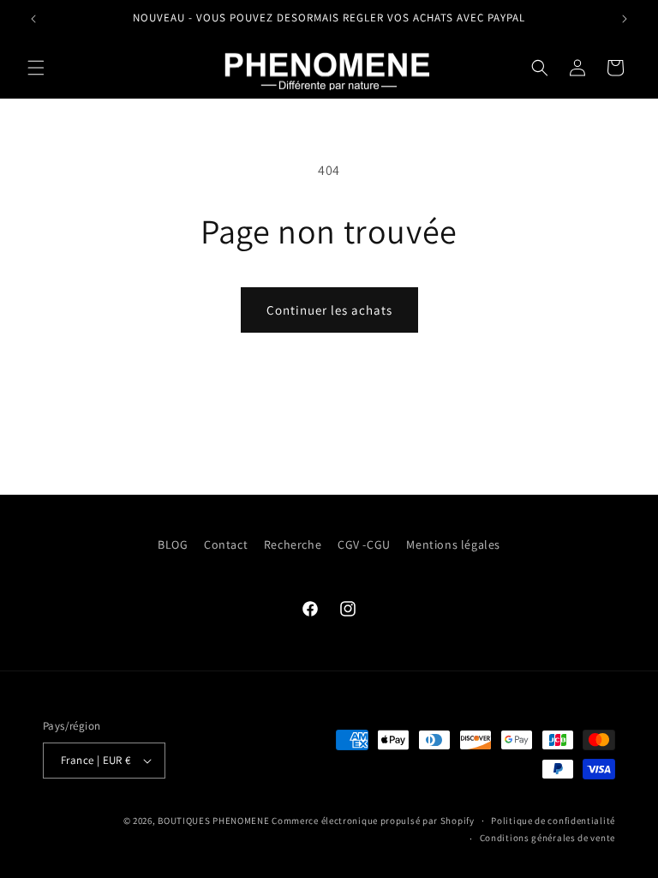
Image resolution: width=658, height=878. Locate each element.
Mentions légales (453, 544)
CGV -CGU (364, 544)
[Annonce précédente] (33, 19)
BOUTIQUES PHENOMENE (213, 821)
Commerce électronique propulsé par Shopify (373, 821)
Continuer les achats (329, 310)
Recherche (292, 544)
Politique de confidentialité (553, 821)
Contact (226, 544)
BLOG (173, 544)
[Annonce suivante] (624, 19)
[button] (36, 68)
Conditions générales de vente (547, 838)
